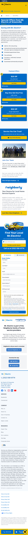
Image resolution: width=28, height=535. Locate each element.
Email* (3, 271)
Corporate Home (5, 441)
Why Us (3, 408)
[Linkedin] (12, 390)
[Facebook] (2, 390)
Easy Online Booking (15, 137)
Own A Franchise (5, 414)
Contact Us (4, 417)
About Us (3, 411)
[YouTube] (15, 390)
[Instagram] (9, 390)
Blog (2, 432)
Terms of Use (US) (5, 494)
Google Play (15, 365)
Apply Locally (4, 420)
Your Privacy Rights (7, 513)
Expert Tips (4, 429)
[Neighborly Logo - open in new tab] (4, 1)
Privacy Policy (15, 303)
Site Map (3, 438)
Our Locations (4, 435)
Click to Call (8, 531)
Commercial (21, 255)
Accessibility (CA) (5, 507)
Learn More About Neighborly (11, 213)
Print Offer (6, 86)
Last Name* (4, 265)
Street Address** (6, 283)
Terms (10, 303)
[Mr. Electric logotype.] (7, 320)
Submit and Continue (14, 312)
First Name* (4, 259)
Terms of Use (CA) (5, 496)
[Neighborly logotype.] (21, 320)
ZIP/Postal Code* (6, 289)
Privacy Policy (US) (5, 499)
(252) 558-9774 (18, 248)
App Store (15, 361)
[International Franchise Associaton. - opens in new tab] (3, 445)
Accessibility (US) (5, 504)
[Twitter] (5, 390)
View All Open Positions (9, 180)
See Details (14, 83)
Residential (8, 255)
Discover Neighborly (13, 349)
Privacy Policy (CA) (5, 502)
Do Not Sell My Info (5, 510)
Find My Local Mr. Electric (14, 245)
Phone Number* (5, 277)
